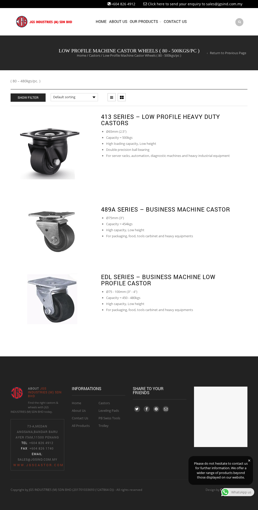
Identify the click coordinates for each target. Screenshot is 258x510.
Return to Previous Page (228, 53)
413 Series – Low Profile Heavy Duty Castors (160, 120)
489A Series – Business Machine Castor (165, 209)
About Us (118, 21)
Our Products (144, 21)
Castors (94, 55)
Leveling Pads (109, 410)
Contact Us (175, 21)
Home (101, 21)
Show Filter (28, 97)
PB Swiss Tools (109, 418)
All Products (81, 425)
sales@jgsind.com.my (37, 459)
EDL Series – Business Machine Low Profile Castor (158, 280)
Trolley (104, 425)
